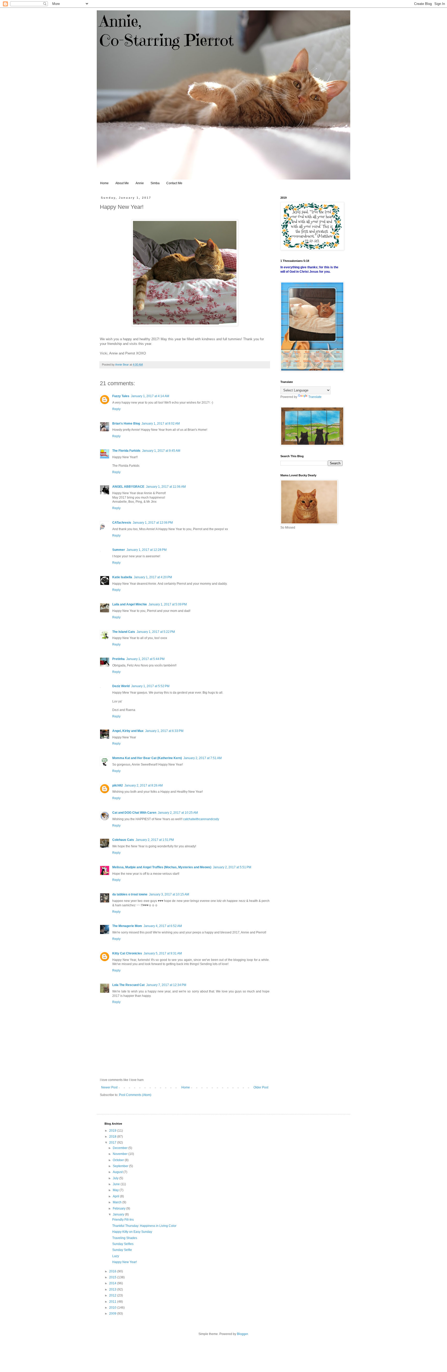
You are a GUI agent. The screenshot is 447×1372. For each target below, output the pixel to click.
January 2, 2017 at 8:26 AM (143, 785)
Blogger (242, 1334)
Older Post (261, 1087)
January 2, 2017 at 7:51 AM (202, 758)
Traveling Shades (124, 1238)
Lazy (115, 1256)
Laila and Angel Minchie (129, 604)
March (117, 1202)
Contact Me (174, 183)
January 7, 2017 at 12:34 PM (166, 985)
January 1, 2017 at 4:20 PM (153, 577)
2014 (113, 1283)
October (119, 1160)
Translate (315, 397)
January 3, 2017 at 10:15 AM (169, 894)
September (121, 1166)
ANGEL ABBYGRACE (128, 486)
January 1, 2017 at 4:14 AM (150, 396)
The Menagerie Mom (127, 926)
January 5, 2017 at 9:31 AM (163, 953)
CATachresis (121, 522)
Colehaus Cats (123, 840)
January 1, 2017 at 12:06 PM (153, 522)
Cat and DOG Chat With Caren (134, 812)
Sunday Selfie (122, 1250)
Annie (140, 183)
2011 (113, 1301)
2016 (113, 1271)
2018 (113, 1136)
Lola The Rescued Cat (128, 985)
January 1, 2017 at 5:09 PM (167, 604)
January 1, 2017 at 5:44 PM (145, 659)
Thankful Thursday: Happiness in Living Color (144, 1226)
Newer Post (109, 1087)
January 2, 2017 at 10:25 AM (178, 812)
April (116, 1196)
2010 (113, 1307)
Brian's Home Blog (126, 423)
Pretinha (118, 659)
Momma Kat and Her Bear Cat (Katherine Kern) (147, 758)
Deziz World (121, 686)
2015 (113, 1277)
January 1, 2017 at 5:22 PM (156, 632)
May (116, 1190)
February (119, 1208)
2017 (113, 1142)
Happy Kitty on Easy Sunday (132, 1232)
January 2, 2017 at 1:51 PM (155, 840)
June (117, 1184)
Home (104, 183)
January (119, 1214)
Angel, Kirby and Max (128, 731)
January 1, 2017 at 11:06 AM (166, 486)
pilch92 (117, 785)
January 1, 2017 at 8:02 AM (160, 423)
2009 (113, 1313)
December (120, 1148)
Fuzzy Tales (120, 396)
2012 (113, 1295)
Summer (118, 550)
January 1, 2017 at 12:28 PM (146, 550)
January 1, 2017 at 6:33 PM (164, 731)
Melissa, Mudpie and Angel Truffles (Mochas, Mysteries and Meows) (161, 867)
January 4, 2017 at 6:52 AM (163, 926)
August (118, 1172)
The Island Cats (123, 632)
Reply (116, 409)
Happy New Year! (124, 1262)
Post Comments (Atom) (135, 1095)
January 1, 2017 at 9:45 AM (161, 451)
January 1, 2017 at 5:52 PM (150, 686)
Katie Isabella (122, 577)
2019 (113, 1130)
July (116, 1178)
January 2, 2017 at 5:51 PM (232, 867)
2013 (113, 1289)
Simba (155, 183)
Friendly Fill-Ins (123, 1219)
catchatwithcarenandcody (201, 819)
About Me (122, 183)
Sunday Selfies (122, 1244)
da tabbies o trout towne (129, 894)
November (120, 1154)
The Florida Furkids (126, 451)
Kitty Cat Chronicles (127, 953)
